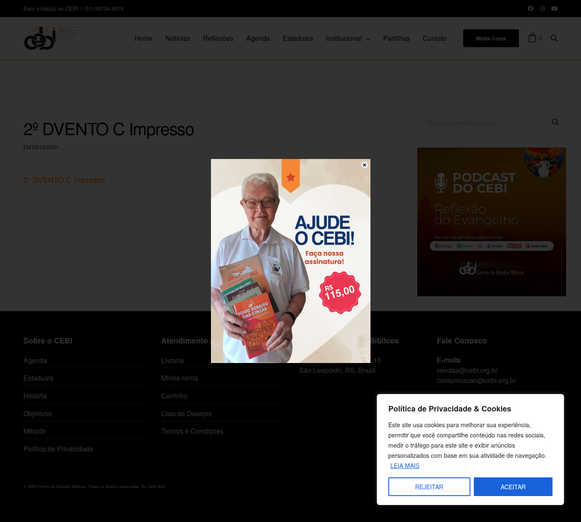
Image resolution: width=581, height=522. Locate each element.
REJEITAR (429, 486)
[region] (470, 449)
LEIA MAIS (404, 465)
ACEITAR (513, 486)
